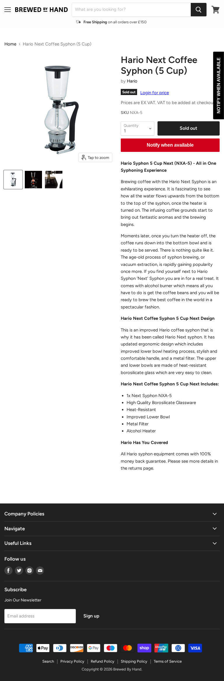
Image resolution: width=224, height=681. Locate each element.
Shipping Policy (134, 661)
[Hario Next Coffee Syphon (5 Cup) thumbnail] (13, 179)
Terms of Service (168, 661)
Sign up (91, 616)
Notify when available (170, 145)
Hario (132, 81)
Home (10, 44)
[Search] (198, 9)
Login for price (154, 92)
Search (48, 661)
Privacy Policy (72, 661)
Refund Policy (102, 661)
